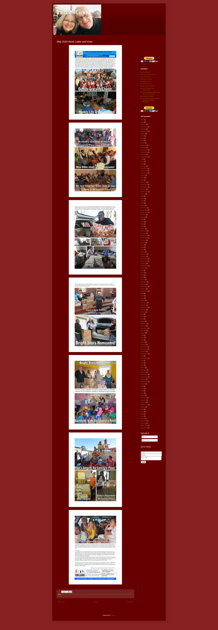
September (144, 131)
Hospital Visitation (148, 96)
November (144, 127)
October (143, 129)
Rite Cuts (117, 594)
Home (96, 602)
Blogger (112, 615)
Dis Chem (64, 594)
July (142, 159)
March (143, 143)
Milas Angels (111, 594)
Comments (146, 440)
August (143, 133)
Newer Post (60, 602)
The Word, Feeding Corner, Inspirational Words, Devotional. (150, 100)
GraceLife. (92, 594)
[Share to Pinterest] (71, 592)
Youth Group (146, 84)
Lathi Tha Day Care (101, 594)
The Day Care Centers (149, 74)
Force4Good (74, 11)
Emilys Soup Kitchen (73, 594)
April (142, 122)
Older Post (130, 602)
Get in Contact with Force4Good (148, 89)
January (143, 124)
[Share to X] (67, 592)
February (143, 145)
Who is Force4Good (148, 86)
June (142, 120)
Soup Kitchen (146, 77)
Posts (145, 437)
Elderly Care (146, 81)
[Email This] (62, 592)
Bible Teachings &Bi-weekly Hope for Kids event (151, 93)
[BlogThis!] (64, 592)
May (142, 138)
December (144, 150)
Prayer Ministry (147, 79)
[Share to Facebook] (69, 592)
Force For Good (84, 594)
